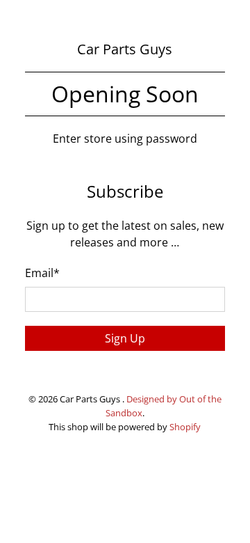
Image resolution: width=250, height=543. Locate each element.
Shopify (185, 426)
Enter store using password (125, 138)
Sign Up (125, 338)
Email (42, 273)
